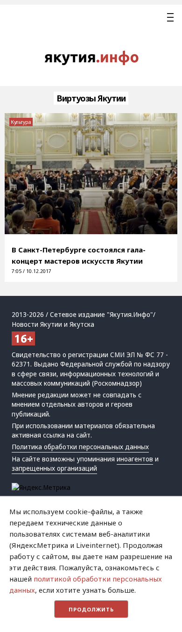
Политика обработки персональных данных (80, 447)
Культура (21, 122)
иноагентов (135, 459)
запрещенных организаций (54, 468)
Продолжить (91, 609)
